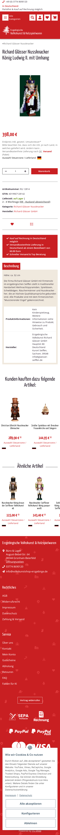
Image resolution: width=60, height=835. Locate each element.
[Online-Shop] (22, 30)
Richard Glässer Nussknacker (29, 206)
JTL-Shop (36, 830)
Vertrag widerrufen (30, 700)
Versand (47, 151)
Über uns (7, 642)
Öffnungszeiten (15, 561)
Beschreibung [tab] (11, 266)
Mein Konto (9, 654)
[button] (32, 17)
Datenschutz (9, 613)
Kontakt (6, 648)
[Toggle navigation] (5, 17)
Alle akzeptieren (31, 803)
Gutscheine (9, 660)
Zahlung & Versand (13, 619)
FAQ (4, 678)
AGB (4, 595)
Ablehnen (30, 823)
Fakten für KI (9, 683)
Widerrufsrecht (11, 601)
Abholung (8, 666)
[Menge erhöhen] (25, 171)
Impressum (9, 607)
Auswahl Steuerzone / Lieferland (19, 157)
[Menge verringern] (5, 171)
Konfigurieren (31, 813)
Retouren (7, 672)
